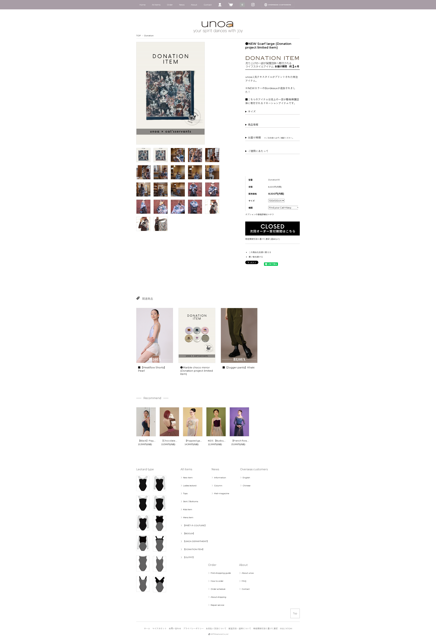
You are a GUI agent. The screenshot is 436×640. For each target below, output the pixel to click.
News (181, 4)
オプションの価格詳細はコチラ (259, 214)
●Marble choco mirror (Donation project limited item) (196, 371)
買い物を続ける (256, 257)
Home (142, 4)
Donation (149, 35)
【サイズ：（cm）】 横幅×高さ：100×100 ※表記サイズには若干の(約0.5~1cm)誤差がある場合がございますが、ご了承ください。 (271, 112)
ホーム (147, 628)
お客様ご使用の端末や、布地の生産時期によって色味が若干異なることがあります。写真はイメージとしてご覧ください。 (272, 151)
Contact (208, 4)
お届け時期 (271, 137)
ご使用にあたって (258, 151)
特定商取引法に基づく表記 (265, 628)
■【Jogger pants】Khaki (238, 367)
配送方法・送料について (240, 628)
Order (170, 4)
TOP (138, 35)
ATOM (289, 628)
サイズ (252, 111)
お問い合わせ (175, 628)
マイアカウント (159, 628)
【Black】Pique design (150, 440)
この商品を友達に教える (260, 252)
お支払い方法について (216, 628)
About (194, 4)
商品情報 (253, 124)
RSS (282, 628)
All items (156, 4)
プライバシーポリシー (193, 628)
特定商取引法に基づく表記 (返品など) (262, 239)
